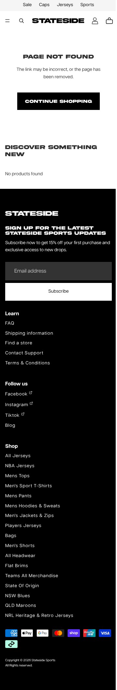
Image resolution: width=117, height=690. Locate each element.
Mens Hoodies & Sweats (32, 506)
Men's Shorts (20, 546)
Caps (42, 5)
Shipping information (29, 333)
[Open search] (21, 21)
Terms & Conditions (27, 363)
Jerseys (63, 5)
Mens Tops (17, 476)
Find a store (18, 343)
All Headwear (20, 556)
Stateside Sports (43, 660)
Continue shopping (56, 101)
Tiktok (13, 416)
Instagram (17, 405)
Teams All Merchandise (31, 576)
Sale (25, 5)
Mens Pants (18, 496)
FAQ (9, 323)
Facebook (17, 394)
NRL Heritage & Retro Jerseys (39, 616)
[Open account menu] (91, 21)
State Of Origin (22, 586)
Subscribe (57, 291)
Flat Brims (16, 566)
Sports (85, 5)
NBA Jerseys (20, 466)
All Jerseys (18, 456)
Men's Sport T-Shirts (28, 486)
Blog (10, 426)
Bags (11, 536)
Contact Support (24, 353)
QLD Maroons (20, 606)
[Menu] (7, 20)
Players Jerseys (23, 526)
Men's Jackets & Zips (29, 516)
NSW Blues (17, 596)
